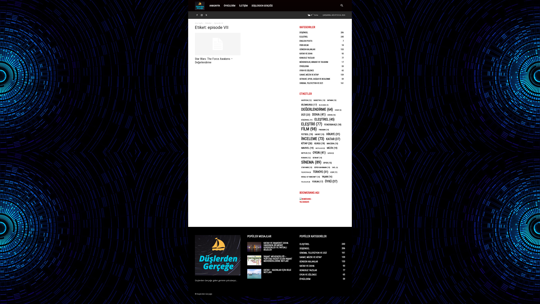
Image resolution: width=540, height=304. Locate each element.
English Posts (306, 41)
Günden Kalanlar (307, 49)
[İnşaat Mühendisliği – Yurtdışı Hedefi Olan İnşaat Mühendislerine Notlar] (254, 260)
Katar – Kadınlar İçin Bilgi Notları (277, 271)
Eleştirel (304, 37)
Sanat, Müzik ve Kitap (309, 75)
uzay (333, 172)
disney (338, 110)
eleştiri (311, 124)
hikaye (333, 134)
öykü (331, 181)
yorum (317, 181)
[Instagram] (202, 15)
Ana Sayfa (199, 23)
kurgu (319, 143)
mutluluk (320, 148)
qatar (331, 153)
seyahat (317, 158)
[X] (206, 15)
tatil (335, 167)
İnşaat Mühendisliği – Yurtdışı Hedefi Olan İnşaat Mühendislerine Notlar (278, 258)
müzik (332, 148)
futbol (307, 134)
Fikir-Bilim (304, 45)
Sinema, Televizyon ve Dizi (311, 83)
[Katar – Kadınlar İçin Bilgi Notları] (254, 274)
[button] (341, 6)
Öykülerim (229, 5)
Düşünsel (304, 32)
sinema (311, 162)
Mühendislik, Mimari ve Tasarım (314, 62)
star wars (306, 167)
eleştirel (324, 119)
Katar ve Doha (306, 53)
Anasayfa (215, 5)
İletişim (243, 5)
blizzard (323, 105)
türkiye (320, 171)
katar (333, 139)
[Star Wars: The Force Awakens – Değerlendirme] (217, 44)
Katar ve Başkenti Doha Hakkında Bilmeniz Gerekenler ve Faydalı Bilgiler (276, 246)
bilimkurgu (309, 104)
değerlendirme (317, 109)
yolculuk (305, 182)
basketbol (319, 100)
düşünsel (306, 120)
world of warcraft (310, 177)
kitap (306, 143)
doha (319, 114)
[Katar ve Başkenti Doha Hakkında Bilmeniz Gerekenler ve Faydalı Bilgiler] (254, 247)
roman (306, 158)
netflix (306, 153)
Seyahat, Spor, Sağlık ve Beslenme (315, 79)
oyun (319, 152)
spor (327, 163)
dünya (332, 115)
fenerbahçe (332, 124)
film (309, 129)
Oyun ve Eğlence (307, 70)
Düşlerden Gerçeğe (262, 5)
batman (331, 100)
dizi (305, 114)
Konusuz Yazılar (307, 58)
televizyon (306, 172)
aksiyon (306, 100)
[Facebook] (197, 15)
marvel (307, 148)
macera (332, 143)
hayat (319, 134)
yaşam (327, 176)
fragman (324, 130)
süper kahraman (322, 167)
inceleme (312, 138)
